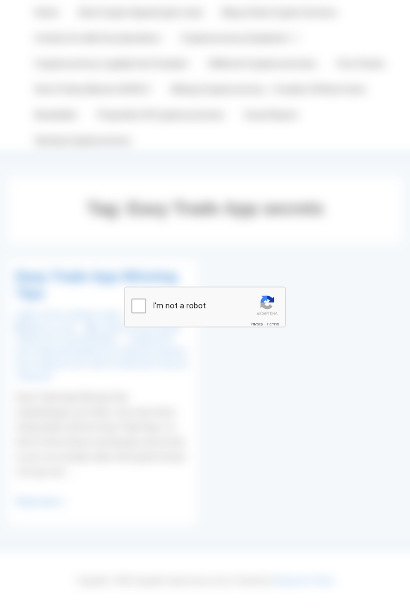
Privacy (256, 324)
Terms (272, 324)
